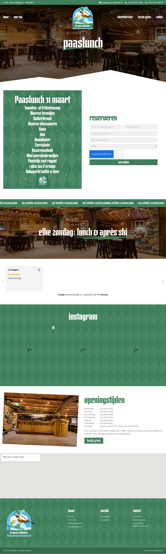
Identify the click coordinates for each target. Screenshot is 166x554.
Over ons (18, 17)
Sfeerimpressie (125, 17)
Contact (159, 17)
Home (6, 17)
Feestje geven (144, 17)
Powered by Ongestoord (153, 550)
